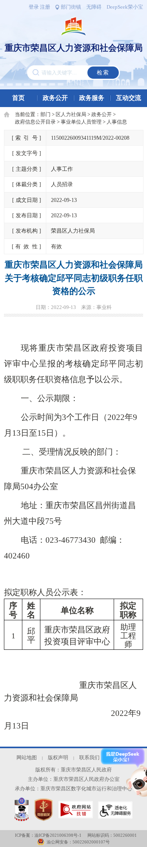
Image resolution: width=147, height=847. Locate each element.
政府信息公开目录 (35, 122)
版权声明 (58, 757)
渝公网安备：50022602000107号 (78, 842)
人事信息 (117, 122)
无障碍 (94, 7)
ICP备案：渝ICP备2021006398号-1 (48, 835)
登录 (34, 7)
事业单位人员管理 (81, 122)
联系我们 (89, 757)
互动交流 (128, 97)
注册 (45, 7)
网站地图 (26, 757)
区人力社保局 (71, 114)
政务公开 (55, 97)
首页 (18, 97)
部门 (45, 114)
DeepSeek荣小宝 (125, 7)
